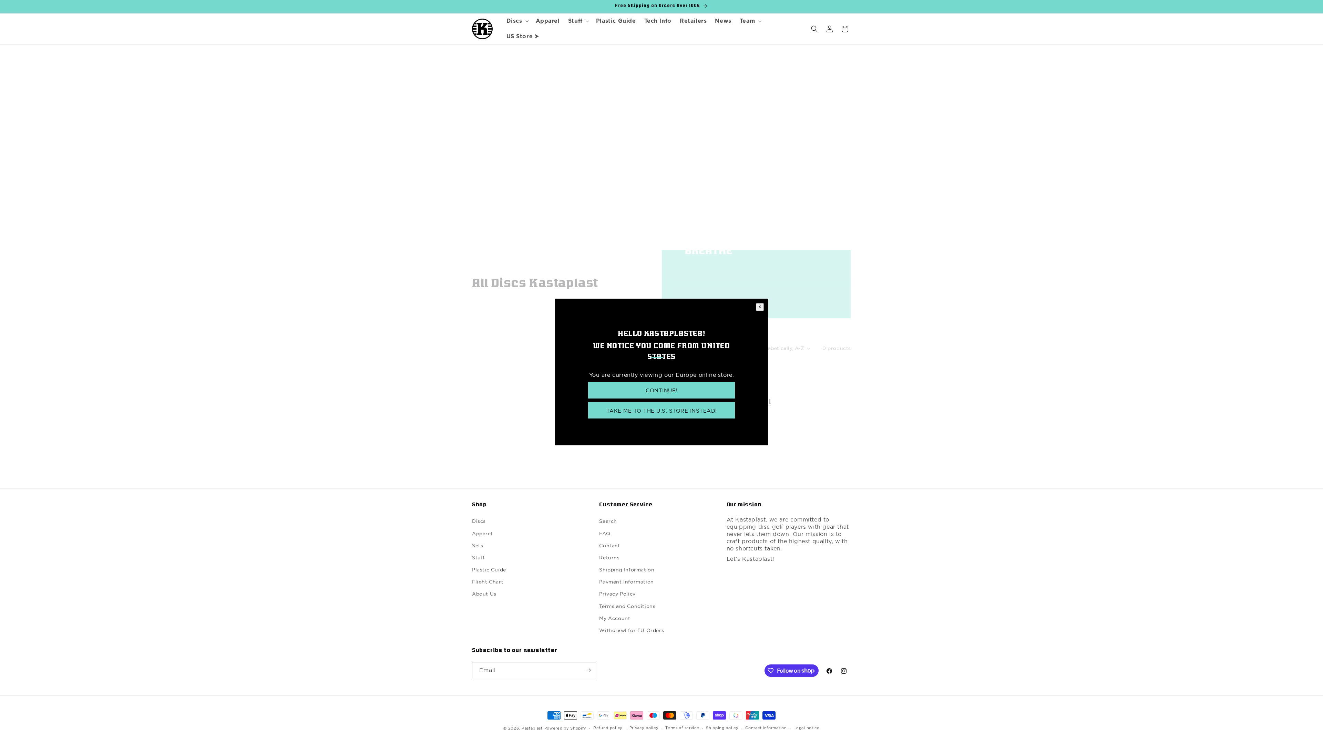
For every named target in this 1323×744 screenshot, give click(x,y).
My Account (614, 618)
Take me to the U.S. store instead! (661, 410)
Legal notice (806, 727)
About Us (484, 594)
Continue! (661, 390)
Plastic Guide (489, 570)
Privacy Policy (617, 594)
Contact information (766, 727)
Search (608, 521)
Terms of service (682, 727)
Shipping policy (722, 727)
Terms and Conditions (627, 606)
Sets (477, 545)
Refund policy (608, 727)
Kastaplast (532, 728)
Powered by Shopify (565, 728)
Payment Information (626, 582)
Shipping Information (626, 570)
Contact (609, 545)
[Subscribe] (588, 670)
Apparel (482, 533)
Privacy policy (644, 727)
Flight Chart (487, 582)
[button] (517, 21)
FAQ (604, 533)
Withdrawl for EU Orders (631, 630)
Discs (479, 521)
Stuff (478, 558)
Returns (609, 558)
